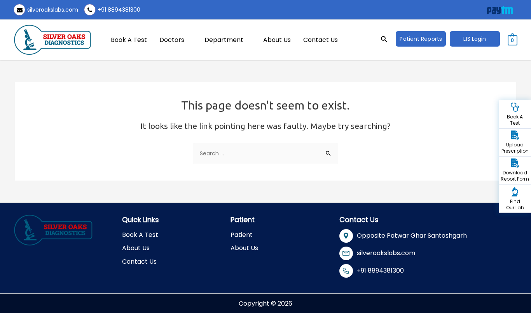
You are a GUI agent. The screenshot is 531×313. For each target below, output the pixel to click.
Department (223, 39)
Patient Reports (421, 39)
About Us (277, 39)
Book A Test (129, 39)
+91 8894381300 (119, 10)
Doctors (171, 39)
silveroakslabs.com (52, 10)
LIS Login (474, 39)
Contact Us (320, 39)
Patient (242, 234)
